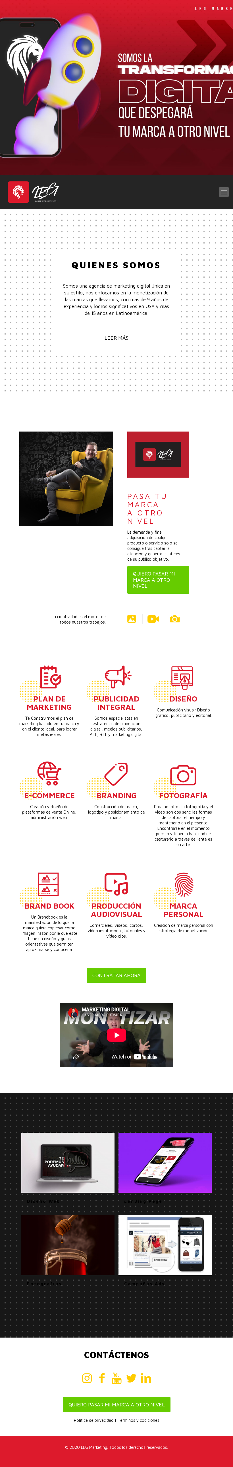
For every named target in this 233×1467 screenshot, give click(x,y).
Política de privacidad (93, 1420)
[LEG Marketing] (33, 192)
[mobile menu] (224, 192)
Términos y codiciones (138, 1420)
